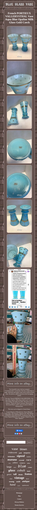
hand (12, 484)
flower (27, 478)
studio (18, 485)
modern (29, 456)
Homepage (19, 493)
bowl (28, 471)
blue (22, 466)
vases (15, 467)
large (9, 466)
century (30, 467)
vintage (19, 477)
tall (14, 474)
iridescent (12, 452)
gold (20, 453)
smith (18, 482)
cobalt (21, 470)
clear (11, 478)
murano (12, 459)
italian (28, 463)
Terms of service (19, 505)
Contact (19, 499)
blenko (20, 474)
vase (15, 449)
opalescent (25, 485)
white (9, 463)
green (9, 474)
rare (28, 460)
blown (23, 449)
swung (11, 481)
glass (11, 470)
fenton (28, 474)
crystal (21, 460)
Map (19, 496)
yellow (15, 463)
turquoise (27, 453)
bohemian (11, 456)
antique (26, 481)
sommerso (22, 463)
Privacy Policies (19, 502)
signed (21, 455)
